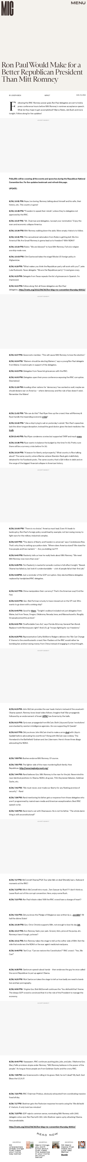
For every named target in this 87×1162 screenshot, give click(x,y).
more (79, 436)
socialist (76, 915)
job (78, 925)
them (33, 611)
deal (67, 732)
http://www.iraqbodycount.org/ (33, 768)
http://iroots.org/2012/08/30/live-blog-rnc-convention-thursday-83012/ (52, 290)
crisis (44, 417)
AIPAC (45, 716)
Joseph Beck (16, 95)
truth (11, 430)
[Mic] (7, 8)
